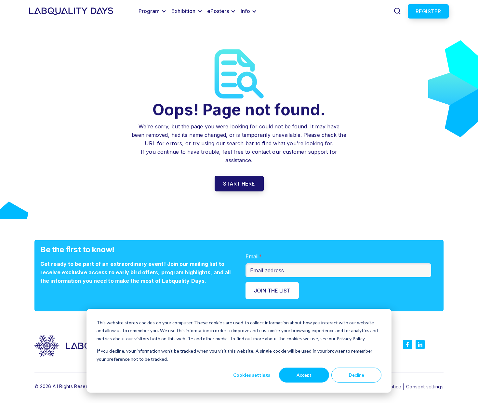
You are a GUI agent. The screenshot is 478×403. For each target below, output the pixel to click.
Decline (356, 375)
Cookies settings (251, 375)
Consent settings (425, 386)
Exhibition (183, 11)
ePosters (218, 11)
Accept (304, 375)
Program (149, 11)
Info (245, 11)
